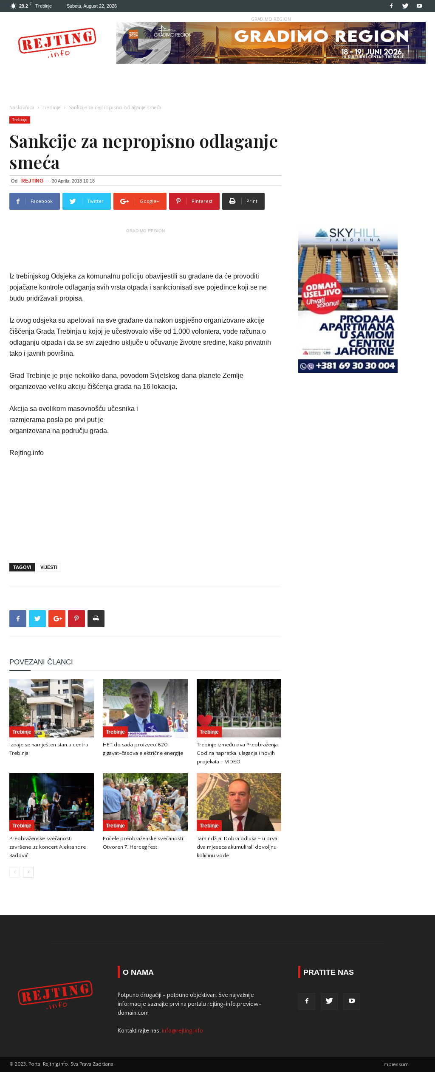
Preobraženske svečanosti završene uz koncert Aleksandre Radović (47, 847)
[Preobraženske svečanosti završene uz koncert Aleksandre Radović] (51, 802)
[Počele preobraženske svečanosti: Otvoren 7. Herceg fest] (145, 802)
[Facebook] (391, 6)
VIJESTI (48, 567)
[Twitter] (405, 6)
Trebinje (51, 107)
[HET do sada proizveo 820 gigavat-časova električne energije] (145, 708)
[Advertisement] (145, 249)
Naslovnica (21, 107)
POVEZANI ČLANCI (41, 662)
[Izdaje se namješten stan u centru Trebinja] (51, 708)
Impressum (395, 1064)
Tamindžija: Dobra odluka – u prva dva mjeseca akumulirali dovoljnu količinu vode (237, 847)
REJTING (32, 181)
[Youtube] (419, 6)
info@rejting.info (182, 1030)
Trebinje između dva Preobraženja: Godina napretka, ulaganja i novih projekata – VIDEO (238, 753)
